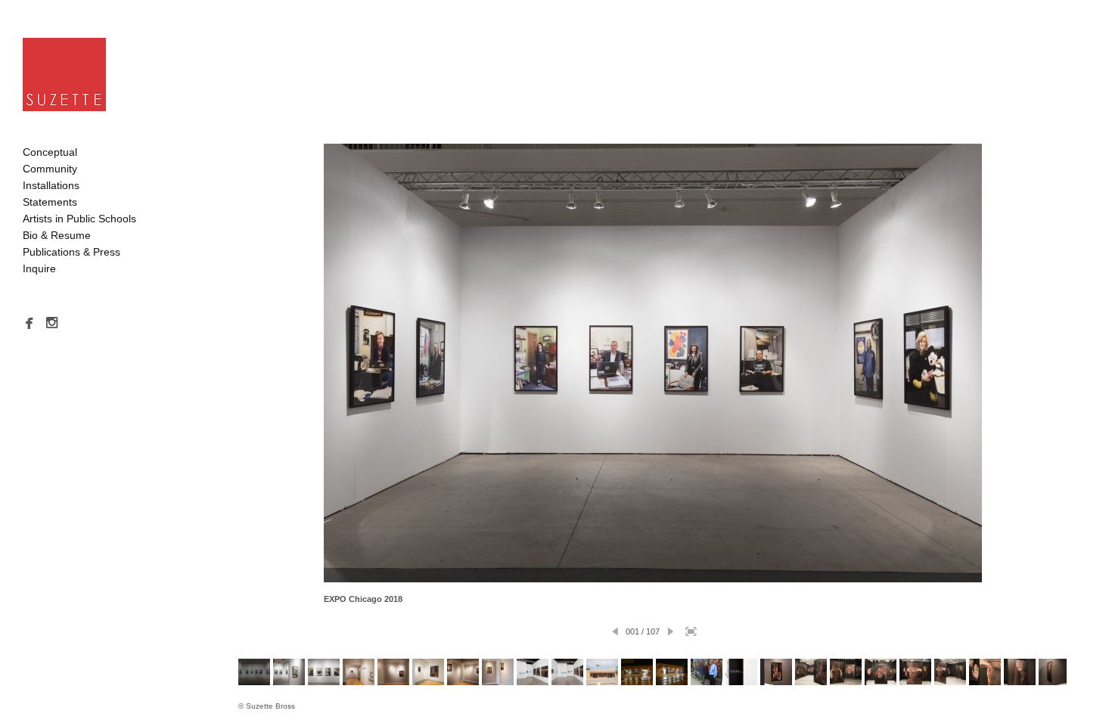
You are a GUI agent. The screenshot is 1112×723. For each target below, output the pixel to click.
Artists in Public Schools (79, 219)
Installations (51, 185)
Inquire (39, 268)
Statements (50, 202)
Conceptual (50, 152)
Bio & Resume (57, 235)
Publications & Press (71, 252)
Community (50, 169)
